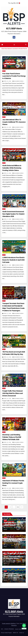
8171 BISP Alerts (14, 28)
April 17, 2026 (7, 219)
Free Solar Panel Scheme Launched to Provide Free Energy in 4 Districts (14, 76)
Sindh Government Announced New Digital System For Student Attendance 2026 (13, 214)
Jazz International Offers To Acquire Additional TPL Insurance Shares (14, 122)
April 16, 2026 (7, 357)
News (4, 254)
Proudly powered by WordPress (9, 623)
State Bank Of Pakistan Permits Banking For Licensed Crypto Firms (13, 483)
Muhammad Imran (18, 81)
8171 (2, 629)
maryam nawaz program (20, 629)
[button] (25, 44)
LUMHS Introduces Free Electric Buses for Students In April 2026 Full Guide (13, 260)
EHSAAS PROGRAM (9, 629)
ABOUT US (15, 632)
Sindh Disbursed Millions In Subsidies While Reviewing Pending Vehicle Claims (11, 168)
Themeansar (14, 625)
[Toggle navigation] (14, 44)
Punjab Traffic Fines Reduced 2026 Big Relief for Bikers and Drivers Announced (12, 393)
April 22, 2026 (7, 81)
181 (18, 507)
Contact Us (21, 632)
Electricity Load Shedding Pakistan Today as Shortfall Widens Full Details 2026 (11, 437)
